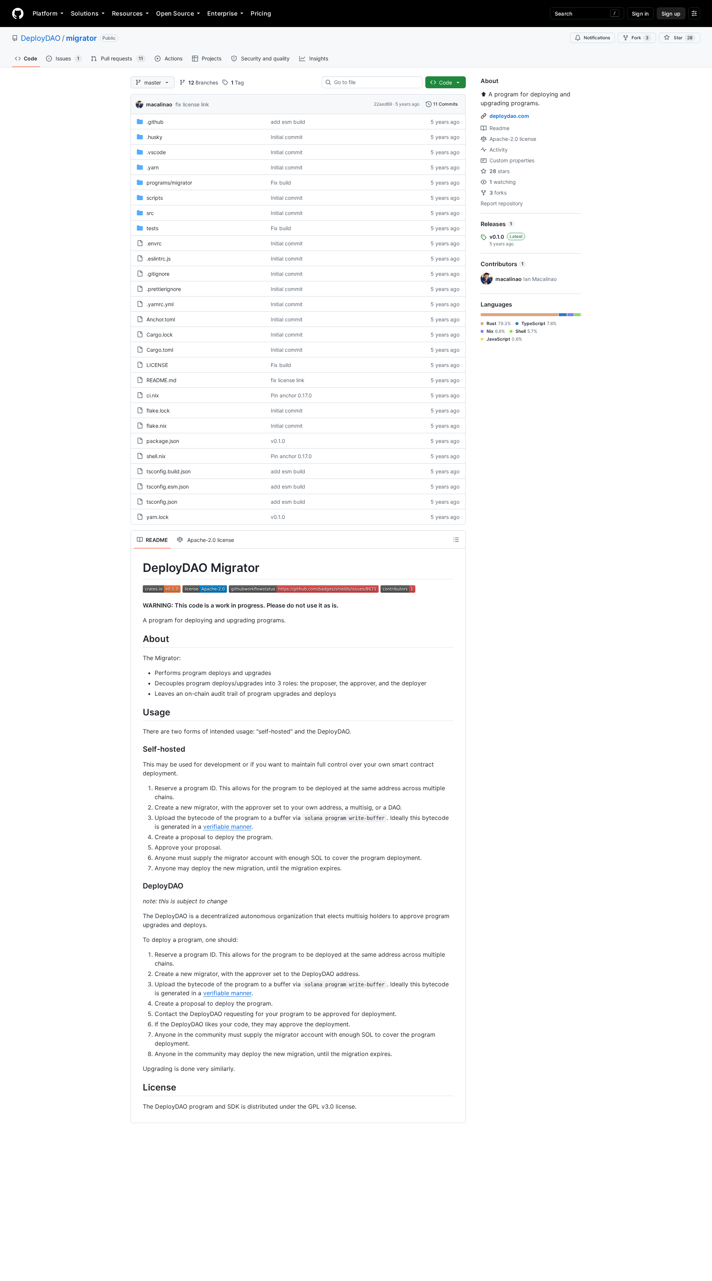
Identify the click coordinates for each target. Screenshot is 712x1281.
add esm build (288, 122)
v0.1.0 (278, 441)
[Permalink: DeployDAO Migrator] (137, 568)
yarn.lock (157, 517)
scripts (154, 198)
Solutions (85, 13)
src (150, 213)
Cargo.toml (159, 350)
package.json (162, 441)
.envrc (154, 243)
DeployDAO (40, 38)
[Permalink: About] (137, 638)
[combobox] (375, 82)
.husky (154, 137)
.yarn (152, 167)
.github (155, 122)
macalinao (159, 104)
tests (152, 228)
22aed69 (383, 104)
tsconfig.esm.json (167, 486)
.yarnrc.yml (160, 304)
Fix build (281, 182)
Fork (640, 37)
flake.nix (156, 426)
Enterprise (222, 13)
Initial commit (287, 137)
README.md (161, 380)
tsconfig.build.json (168, 471)
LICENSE (157, 365)
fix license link (192, 104)
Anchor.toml (160, 319)
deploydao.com (509, 116)
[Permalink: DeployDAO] (137, 886)
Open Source (175, 13)
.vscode (156, 152)
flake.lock (158, 410)
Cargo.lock (159, 334)
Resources (127, 13)
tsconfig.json (161, 502)
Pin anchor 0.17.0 (291, 395)
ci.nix (152, 395)
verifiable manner (227, 826)
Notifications (597, 37)
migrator (81, 38)
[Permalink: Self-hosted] (137, 749)
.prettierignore (163, 289)
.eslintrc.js (158, 258)
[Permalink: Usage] (137, 712)
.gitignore (157, 274)
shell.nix (156, 456)
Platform (45, 13)
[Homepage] (18, 13)
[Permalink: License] (137, 1087)
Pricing (261, 13)
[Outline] (456, 540)
